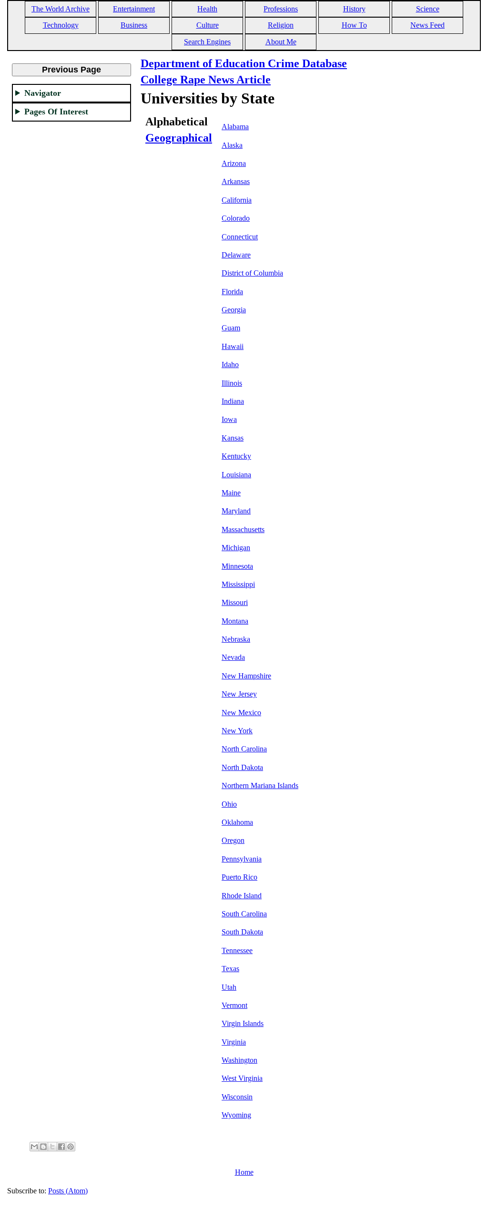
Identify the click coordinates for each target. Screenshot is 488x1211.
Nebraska (236, 639)
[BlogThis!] (43, 1146)
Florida (232, 291)
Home (244, 1172)
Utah (229, 987)
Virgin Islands (243, 1023)
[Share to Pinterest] (70, 1146)
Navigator (42, 93)
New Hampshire (246, 676)
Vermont (234, 1005)
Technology (61, 25)
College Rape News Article (206, 79)
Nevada (233, 657)
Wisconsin (237, 1097)
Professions (281, 9)
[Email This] (34, 1146)
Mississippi (238, 584)
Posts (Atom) (68, 1191)
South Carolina (244, 914)
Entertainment (134, 9)
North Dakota (242, 767)
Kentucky (236, 456)
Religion (281, 25)
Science (427, 9)
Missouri (235, 602)
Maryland (236, 511)
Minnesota (237, 566)
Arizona (234, 163)
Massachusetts (243, 529)
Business (134, 25)
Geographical (178, 138)
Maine (231, 493)
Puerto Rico (239, 877)
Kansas (233, 438)
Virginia (234, 1042)
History (354, 9)
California (237, 200)
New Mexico (241, 712)
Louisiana (236, 475)
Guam (231, 328)
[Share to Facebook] (61, 1146)
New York (237, 731)
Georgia (234, 310)
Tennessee (237, 950)
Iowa (229, 419)
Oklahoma (237, 822)
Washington (239, 1060)
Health (207, 9)
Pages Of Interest (56, 111)
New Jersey (239, 694)
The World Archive (60, 9)
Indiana (233, 401)
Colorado (236, 218)
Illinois (232, 383)
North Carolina (244, 749)
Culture (207, 25)
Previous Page (71, 69)
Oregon (233, 840)
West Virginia (242, 1078)
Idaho (230, 364)
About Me (280, 42)
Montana (235, 621)
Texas (230, 969)
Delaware (236, 255)
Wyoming (236, 1115)
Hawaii (233, 346)
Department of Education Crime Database (244, 63)
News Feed (427, 25)
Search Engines (207, 42)
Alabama (235, 127)
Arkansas (236, 181)
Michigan (236, 548)
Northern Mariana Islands (260, 785)
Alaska (232, 145)
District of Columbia (252, 273)
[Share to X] (52, 1146)
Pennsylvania (242, 859)
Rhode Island (242, 896)
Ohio (229, 804)
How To (354, 25)
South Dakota (242, 932)
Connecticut (240, 237)
